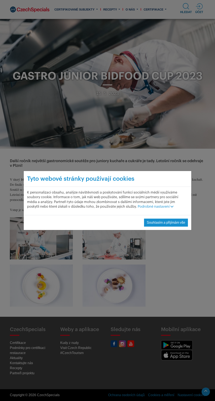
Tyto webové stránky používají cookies (80, 179)
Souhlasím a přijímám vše (166, 222)
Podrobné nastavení (154, 206)
